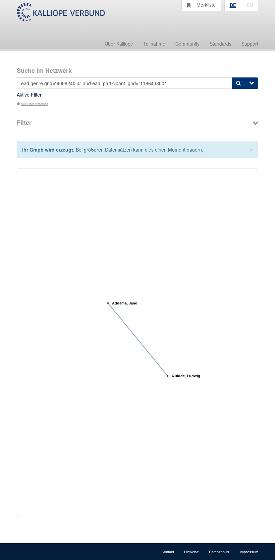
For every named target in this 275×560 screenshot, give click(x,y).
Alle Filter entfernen (34, 103)
